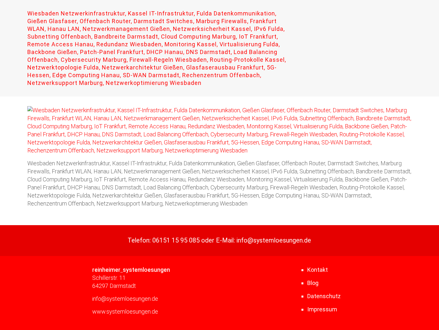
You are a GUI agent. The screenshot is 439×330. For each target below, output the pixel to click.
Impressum (322, 309)
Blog (312, 283)
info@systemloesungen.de (274, 240)
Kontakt (317, 269)
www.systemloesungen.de (125, 311)
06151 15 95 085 (176, 240)
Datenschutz (324, 296)
